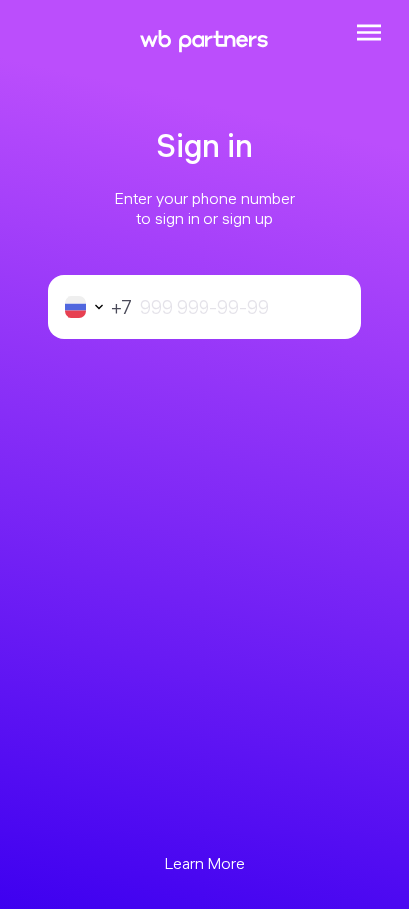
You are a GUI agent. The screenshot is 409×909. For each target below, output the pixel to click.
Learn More (204, 863)
